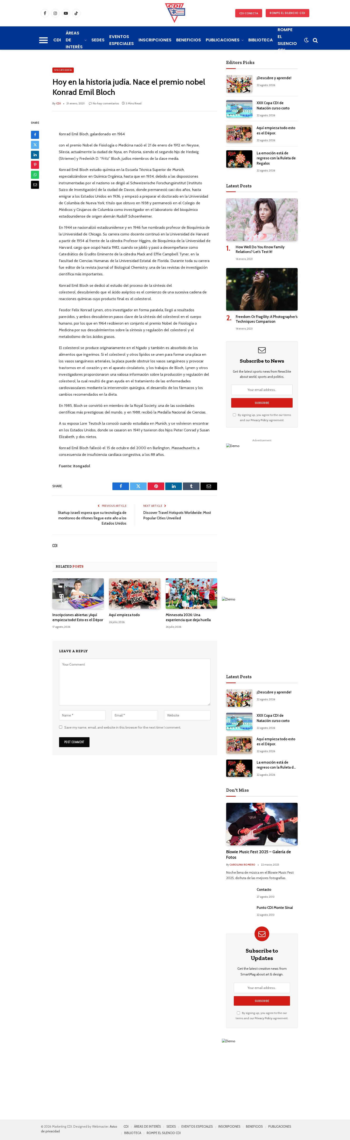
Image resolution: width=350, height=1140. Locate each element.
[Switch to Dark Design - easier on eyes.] (306, 40)
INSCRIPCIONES (155, 40)
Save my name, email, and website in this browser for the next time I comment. (122, 727)
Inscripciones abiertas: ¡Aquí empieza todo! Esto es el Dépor (77, 617)
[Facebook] (35, 135)
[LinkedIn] (35, 155)
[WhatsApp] (35, 175)
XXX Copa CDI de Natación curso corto (273, 105)
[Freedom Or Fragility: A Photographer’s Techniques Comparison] (262, 289)
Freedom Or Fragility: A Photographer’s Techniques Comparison (267, 319)
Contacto (264, 889)
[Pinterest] (35, 165)
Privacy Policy (259, 420)
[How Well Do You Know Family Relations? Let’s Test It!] (262, 219)
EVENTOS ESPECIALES (121, 40)
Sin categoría (63, 70)
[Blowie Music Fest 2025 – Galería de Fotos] (262, 824)
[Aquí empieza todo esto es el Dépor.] (239, 133)
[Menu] (43, 40)
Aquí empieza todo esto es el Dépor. (276, 130)
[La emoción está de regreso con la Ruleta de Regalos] (239, 159)
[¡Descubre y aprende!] (239, 84)
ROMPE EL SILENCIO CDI (287, 13)
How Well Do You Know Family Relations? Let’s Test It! (260, 249)
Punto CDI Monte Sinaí (275, 908)
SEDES (98, 40)
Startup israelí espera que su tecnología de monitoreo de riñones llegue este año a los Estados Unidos (92, 518)
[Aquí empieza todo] (134, 593)
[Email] (35, 184)
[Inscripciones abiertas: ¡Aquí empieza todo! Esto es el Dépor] (78, 593)
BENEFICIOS (188, 40)
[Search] (315, 40)
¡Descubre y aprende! (274, 78)
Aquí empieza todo (124, 615)
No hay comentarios (106, 103)
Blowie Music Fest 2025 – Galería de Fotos (258, 854)
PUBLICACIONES (223, 40)
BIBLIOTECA (260, 40)
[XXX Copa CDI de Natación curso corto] (239, 108)
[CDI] (175, 13)
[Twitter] (35, 145)
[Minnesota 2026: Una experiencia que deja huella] (191, 593)
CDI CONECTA (248, 13)
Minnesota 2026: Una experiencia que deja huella (188, 617)
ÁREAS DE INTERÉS (74, 40)
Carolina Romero (242, 864)
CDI (57, 40)
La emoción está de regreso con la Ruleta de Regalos (276, 158)
